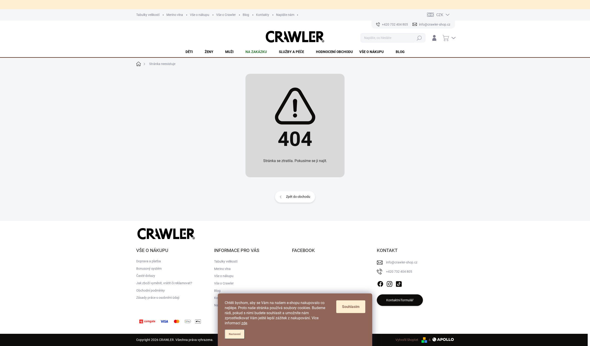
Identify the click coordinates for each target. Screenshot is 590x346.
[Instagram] (389, 283)
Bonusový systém (149, 268)
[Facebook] (380, 283)
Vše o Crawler (226, 15)
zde (244, 323)
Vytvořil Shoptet (406, 340)
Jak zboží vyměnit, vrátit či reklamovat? (164, 283)
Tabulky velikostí (147, 15)
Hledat (419, 38)
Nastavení (235, 334)
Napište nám (285, 15)
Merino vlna (174, 15)
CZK (439, 15)
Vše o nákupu (199, 15)
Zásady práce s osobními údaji (157, 297)
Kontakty (262, 15)
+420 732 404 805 (399, 271)
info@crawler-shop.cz (401, 262)
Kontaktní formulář (399, 300)
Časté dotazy (145, 276)
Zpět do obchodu (298, 196)
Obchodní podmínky (150, 290)
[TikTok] (398, 283)
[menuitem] (192, 51)
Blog (246, 15)
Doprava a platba (148, 261)
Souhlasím (351, 307)
